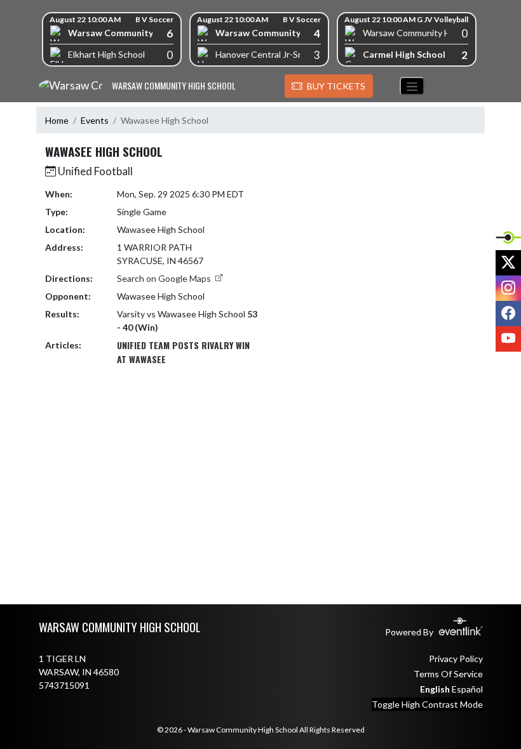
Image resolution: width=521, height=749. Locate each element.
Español (467, 689)
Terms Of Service (448, 673)
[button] (329, 86)
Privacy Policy (456, 658)
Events (95, 120)
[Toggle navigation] (412, 86)
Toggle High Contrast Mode (427, 704)
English (435, 689)
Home (57, 120)
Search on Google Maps (165, 278)
